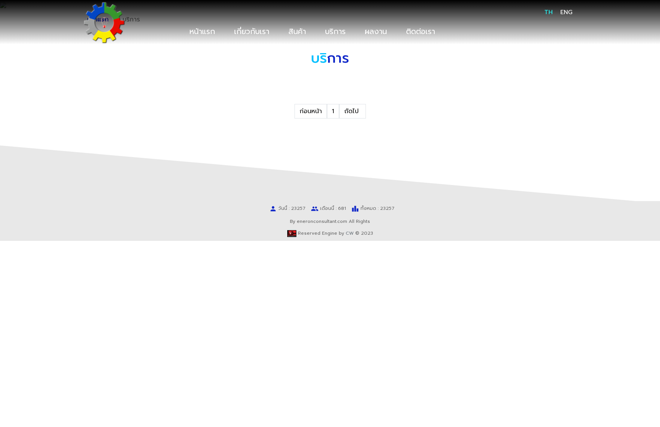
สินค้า (297, 31)
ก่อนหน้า (310, 111)
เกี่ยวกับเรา (251, 31)
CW (350, 233)
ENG (566, 12)
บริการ (335, 31)
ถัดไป (352, 111)
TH (548, 12)
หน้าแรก (202, 31)
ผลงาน (376, 31)
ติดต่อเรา (420, 31)
